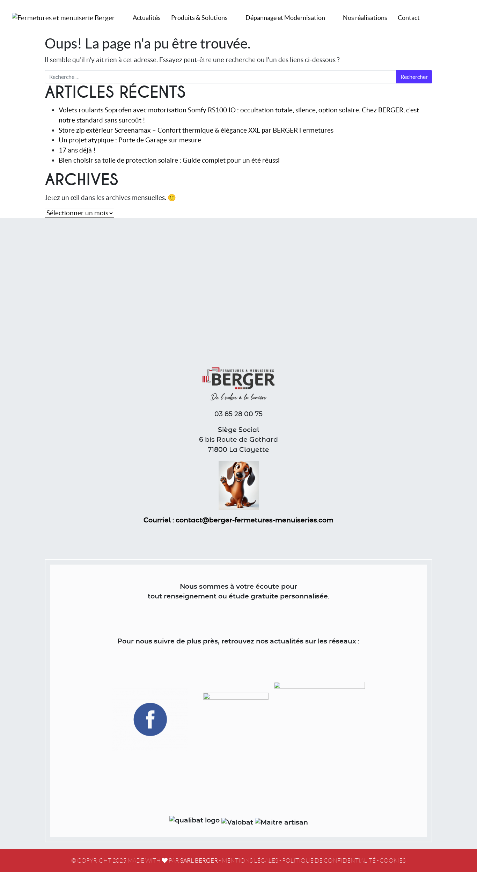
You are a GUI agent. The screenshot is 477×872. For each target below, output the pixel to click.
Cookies (393, 860)
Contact (409, 17)
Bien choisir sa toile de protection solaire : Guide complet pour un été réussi (169, 160)
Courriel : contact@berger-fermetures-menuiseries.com (238, 520)
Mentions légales (250, 860)
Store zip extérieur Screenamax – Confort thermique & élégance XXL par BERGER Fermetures (196, 130)
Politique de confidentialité (329, 860)
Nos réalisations (365, 17)
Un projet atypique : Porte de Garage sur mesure (130, 140)
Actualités (147, 17)
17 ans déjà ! (77, 150)
